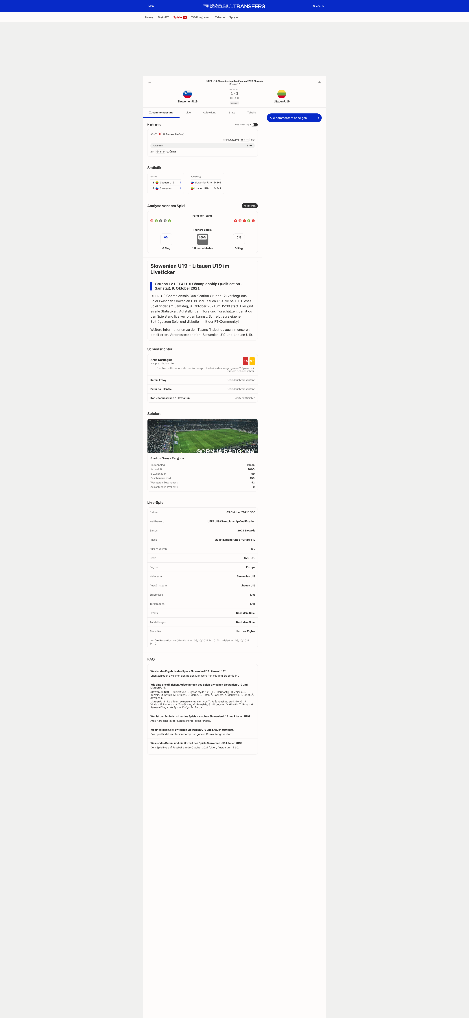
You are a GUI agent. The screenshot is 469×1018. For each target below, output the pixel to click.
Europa (250, 567)
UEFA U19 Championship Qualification (231, 521)
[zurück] (149, 82)
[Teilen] (319, 82)
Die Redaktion (163, 640)
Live (188, 112)
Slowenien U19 (214, 335)
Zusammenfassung (161, 112)
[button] (150, 6)
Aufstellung (209, 112)
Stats (232, 112)
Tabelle (251, 112)
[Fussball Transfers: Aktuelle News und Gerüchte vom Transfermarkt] (234, 6)
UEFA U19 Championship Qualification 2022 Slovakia (234, 81)
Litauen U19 (243, 335)
